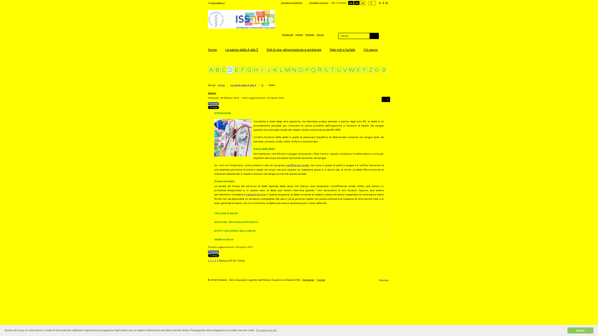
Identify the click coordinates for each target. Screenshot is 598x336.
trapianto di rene (255, 194)
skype (320, 34)
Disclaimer (309, 280)
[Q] (313, 70)
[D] (230, 70)
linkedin (309, 34)
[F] (243, 70)
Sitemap (384, 280)
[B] (217, 70)
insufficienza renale (297, 165)
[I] (262, 70)
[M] (288, 70)
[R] (319, 70)
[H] (256, 70)
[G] (249, 70)
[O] (300, 70)
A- (380, 3)
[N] (294, 70)
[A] (211, 70)
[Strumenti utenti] (386, 99)
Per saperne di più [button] (266, 330)
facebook (287, 34)
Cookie (321, 280)
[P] (307, 70)
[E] (236, 70)
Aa (350, 3)
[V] (345, 70)
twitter (299, 34)
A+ (386, 3)
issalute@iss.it (217, 3)
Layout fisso (369, 3)
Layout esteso (374, 3)
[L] (281, 70)
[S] (326, 70)
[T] (332, 70)
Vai (374, 36)
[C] (224, 70)
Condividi (213, 103)
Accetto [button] (580, 330)
